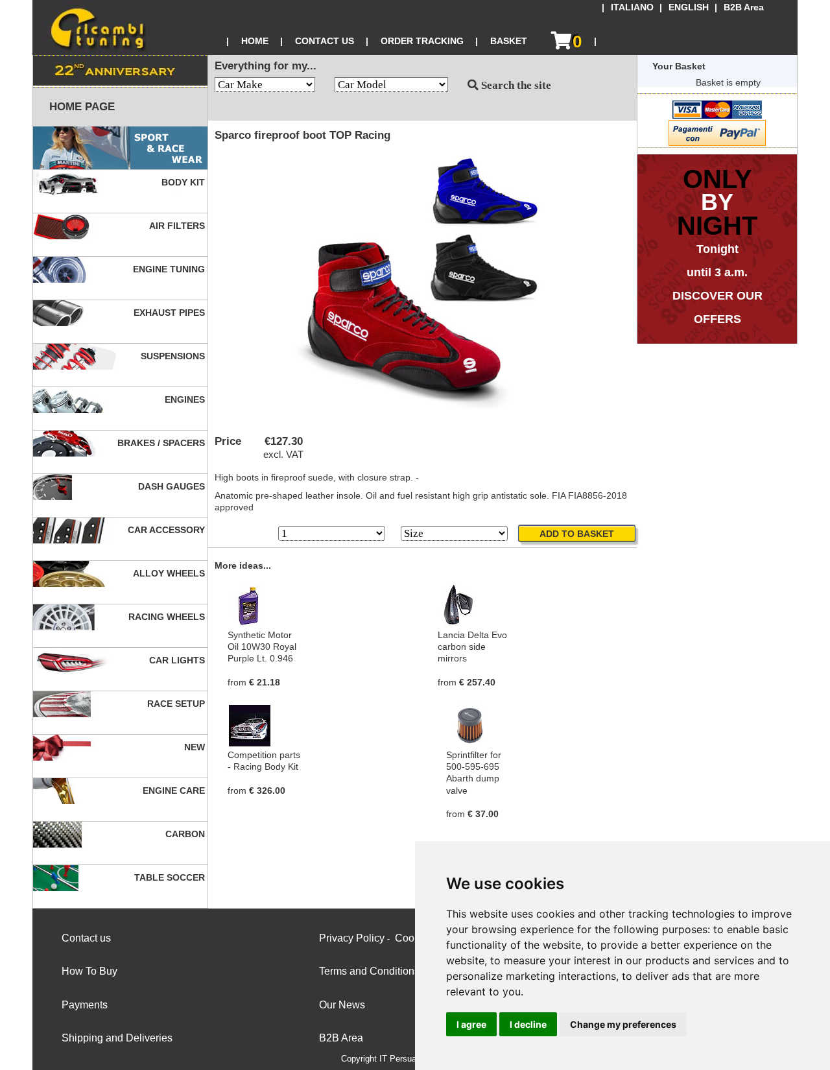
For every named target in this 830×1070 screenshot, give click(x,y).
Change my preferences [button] (623, 1024)
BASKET (508, 41)
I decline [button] (528, 1024)
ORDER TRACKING (422, 41)
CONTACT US (324, 41)
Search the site (515, 85)
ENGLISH (689, 7)
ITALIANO (632, 7)
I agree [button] (471, 1024)
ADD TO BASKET (577, 534)
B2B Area (744, 7)
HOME (254, 41)
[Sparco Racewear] (120, 148)
